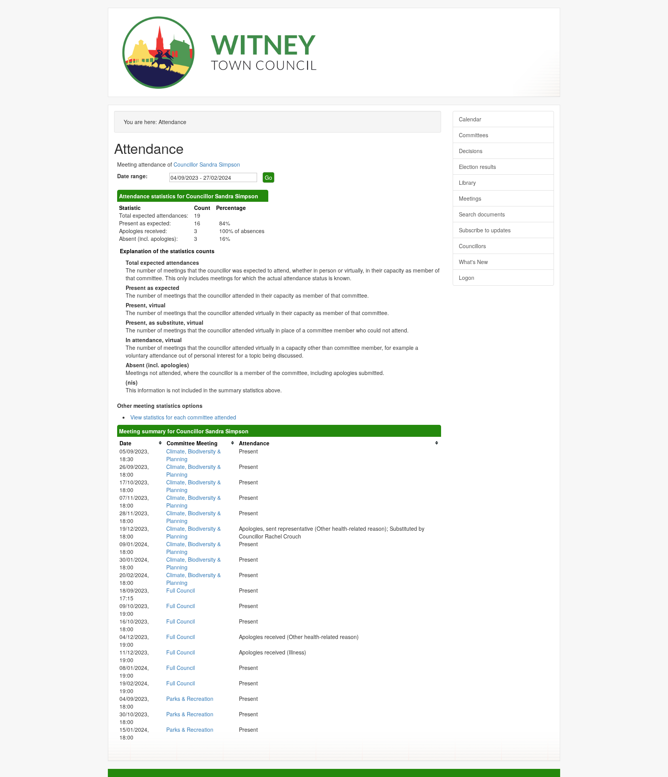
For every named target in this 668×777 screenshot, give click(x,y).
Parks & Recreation (189, 698)
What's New (473, 262)
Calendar (470, 119)
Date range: (132, 176)
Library (467, 182)
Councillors (472, 246)
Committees (473, 135)
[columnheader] (141, 443)
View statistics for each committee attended (183, 417)
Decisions (470, 151)
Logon (466, 277)
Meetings (470, 198)
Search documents (482, 214)
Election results (477, 166)
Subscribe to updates (485, 230)
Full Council (180, 590)
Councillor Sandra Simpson (207, 164)
